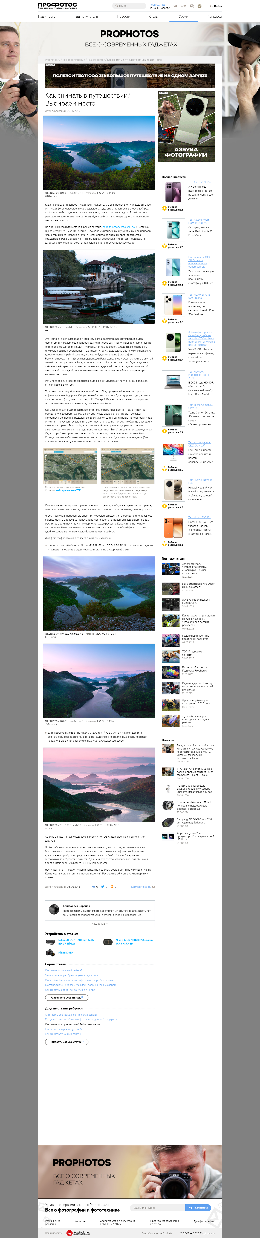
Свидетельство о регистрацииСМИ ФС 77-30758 (118, 1222)
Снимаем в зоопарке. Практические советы (71, 1015)
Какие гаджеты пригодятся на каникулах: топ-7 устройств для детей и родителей (198, 620)
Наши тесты (47, 16)
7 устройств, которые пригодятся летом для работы (195, 719)
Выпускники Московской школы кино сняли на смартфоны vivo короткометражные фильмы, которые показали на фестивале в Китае (195, 752)
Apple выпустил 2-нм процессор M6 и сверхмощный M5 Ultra (195, 836)
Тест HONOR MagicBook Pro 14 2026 (198, 375)
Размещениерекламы (52, 1222)
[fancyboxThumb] (99, 152)
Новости (123, 16)
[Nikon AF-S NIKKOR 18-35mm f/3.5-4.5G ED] (108, 942)
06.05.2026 (188, 707)
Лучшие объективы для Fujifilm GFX (196, 601)
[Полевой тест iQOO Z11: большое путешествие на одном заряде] (173, 267)
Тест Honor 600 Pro (199, 517)
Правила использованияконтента (165, 1222)
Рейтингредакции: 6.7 (175, 506)
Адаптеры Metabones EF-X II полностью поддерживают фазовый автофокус (194, 806)
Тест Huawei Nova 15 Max (200, 481)
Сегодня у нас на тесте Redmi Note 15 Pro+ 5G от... (200, 231)
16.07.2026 (187, 725)
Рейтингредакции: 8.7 (175, 468)
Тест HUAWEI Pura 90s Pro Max (199, 296)
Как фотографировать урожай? (63, 1029)
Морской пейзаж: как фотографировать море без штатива (79, 980)
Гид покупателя (86, 16)
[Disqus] (100, 1096)
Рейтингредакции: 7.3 (175, 431)
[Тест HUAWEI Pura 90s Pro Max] (173, 304)
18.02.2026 (187, 674)
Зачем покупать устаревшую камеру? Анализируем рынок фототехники (194, 568)
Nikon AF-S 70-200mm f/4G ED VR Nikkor (76, 941)
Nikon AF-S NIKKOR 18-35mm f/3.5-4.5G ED (134, 941)
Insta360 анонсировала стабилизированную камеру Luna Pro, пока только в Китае (194, 789)
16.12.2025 (187, 693)
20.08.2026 (188, 658)
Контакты (80, 1221)
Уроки (183, 16)
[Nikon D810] (50, 952)
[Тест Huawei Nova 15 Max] (173, 490)
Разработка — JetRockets (157, 1233)
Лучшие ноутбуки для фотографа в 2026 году (196, 702)
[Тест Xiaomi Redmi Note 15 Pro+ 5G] (173, 229)
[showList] (66, 997)
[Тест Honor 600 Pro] (173, 527)
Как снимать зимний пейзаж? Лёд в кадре (70, 990)
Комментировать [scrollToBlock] (141, 887)
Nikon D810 (65, 952)
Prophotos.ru (207, 1233)
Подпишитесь (157, 5)
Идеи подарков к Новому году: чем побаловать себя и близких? (198, 686)
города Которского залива (119, 227)
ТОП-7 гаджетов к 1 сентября (194, 653)
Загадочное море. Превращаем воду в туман (72, 975)
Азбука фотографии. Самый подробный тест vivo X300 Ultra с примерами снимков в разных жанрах (201, 338)
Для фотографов (204, 1221)
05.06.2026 (188, 628)
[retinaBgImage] (171, 569)
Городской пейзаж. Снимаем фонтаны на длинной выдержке (81, 1019)
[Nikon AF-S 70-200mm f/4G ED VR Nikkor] (50, 942)
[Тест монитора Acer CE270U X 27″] (173, 452)
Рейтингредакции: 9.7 (175, 358)
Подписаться (200, 1207)
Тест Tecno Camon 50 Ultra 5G (200, 406)
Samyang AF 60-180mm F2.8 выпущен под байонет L (194, 821)
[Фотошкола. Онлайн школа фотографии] (78, 1233)
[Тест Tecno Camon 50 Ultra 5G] (173, 415)
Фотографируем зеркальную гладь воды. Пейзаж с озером (80, 985)
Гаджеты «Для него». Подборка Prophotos (194, 669)
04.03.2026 (188, 642)
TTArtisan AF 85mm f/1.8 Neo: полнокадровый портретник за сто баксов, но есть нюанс (195, 772)
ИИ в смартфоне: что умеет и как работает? (198, 585)
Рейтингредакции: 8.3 (175, 283)
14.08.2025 (187, 590)
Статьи (154, 16)
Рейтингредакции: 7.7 (175, 246)
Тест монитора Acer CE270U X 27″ (199, 444)
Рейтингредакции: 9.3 (175, 208)
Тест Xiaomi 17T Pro (199, 182)
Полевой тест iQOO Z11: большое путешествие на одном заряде (199, 261)
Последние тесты (174, 177)
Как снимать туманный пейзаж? (63, 970)
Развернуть (99, 923)
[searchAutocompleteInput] (130, 5)
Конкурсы (214, 16)
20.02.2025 (188, 606)
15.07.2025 (187, 576)
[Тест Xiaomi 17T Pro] (173, 192)
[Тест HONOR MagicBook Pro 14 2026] (173, 381)
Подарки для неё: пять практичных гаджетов (195, 637)
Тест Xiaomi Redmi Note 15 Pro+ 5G (199, 221)
